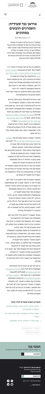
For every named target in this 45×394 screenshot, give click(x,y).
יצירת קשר (26, 381)
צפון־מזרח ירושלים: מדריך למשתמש (24, 321)
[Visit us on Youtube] (8, 385)
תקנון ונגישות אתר (35, 381)
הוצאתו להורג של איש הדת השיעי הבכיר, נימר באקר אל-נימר (23, 73)
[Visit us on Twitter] (12, 381)
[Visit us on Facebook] (8, 381)
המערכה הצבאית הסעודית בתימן (20, 114)
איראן (37, 328)
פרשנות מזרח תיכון (32, 332)
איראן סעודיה (27, 328)
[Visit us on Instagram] (12, 385)
